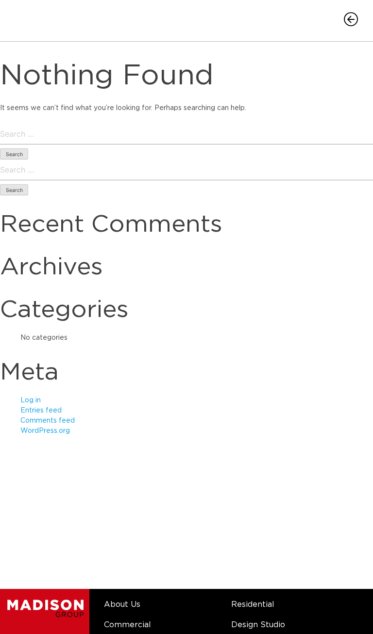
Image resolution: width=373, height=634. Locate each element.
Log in (30, 400)
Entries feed (41, 410)
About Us (122, 604)
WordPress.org (45, 431)
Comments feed (47, 421)
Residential (252, 604)
